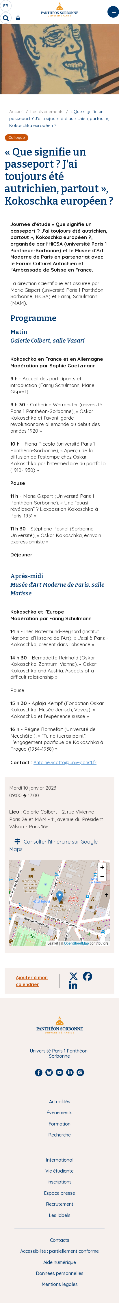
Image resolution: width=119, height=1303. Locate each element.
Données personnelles (59, 1273)
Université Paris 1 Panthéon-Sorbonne (59, 1053)
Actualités (59, 1101)
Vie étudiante (59, 1170)
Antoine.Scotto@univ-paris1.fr (65, 762)
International (59, 1159)
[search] (6, 18)
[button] (59, 897)
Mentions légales (60, 1284)
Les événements (47, 111)
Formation (59, 1123)
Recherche (59, 1134)
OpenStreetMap (76, 943)
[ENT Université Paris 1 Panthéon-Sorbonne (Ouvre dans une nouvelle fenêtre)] (19, 18)
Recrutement (59, 1204)
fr (6, 7)
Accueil (16, 111)
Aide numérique (59, 1262)
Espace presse (59, 1193)
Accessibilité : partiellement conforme (59, 1251)
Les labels (59, 1215)
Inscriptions (59, 1181)
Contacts (59, 1240)
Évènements (59, 1112)
